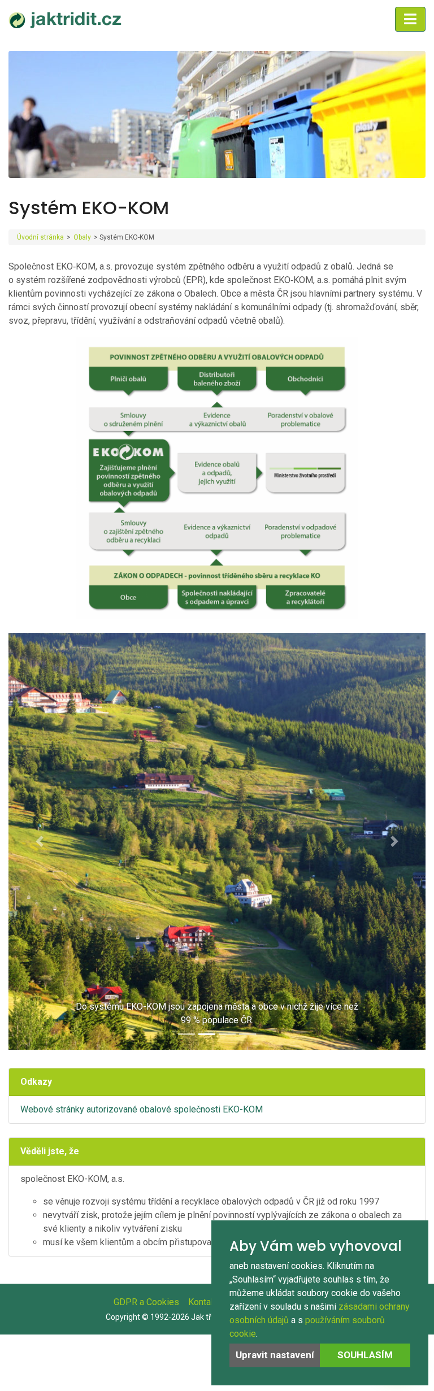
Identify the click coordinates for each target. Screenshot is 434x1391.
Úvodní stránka (40, 237)
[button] (39, 841)
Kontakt (203, 1302)
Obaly (82, 237)
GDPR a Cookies (146, 1302)
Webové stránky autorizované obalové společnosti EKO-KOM (141, 1109)
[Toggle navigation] (410, 19)
